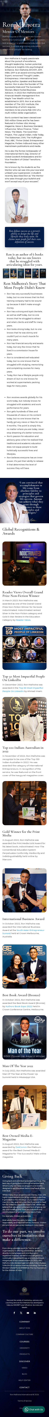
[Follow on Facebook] (14, 1313)
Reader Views (23, 620)
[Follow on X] (21, 1313)
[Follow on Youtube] (28, 1313)
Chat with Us (36, 1409)
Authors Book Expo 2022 (19, 1006)
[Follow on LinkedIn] (35, 1313)
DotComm (21, 1147)
